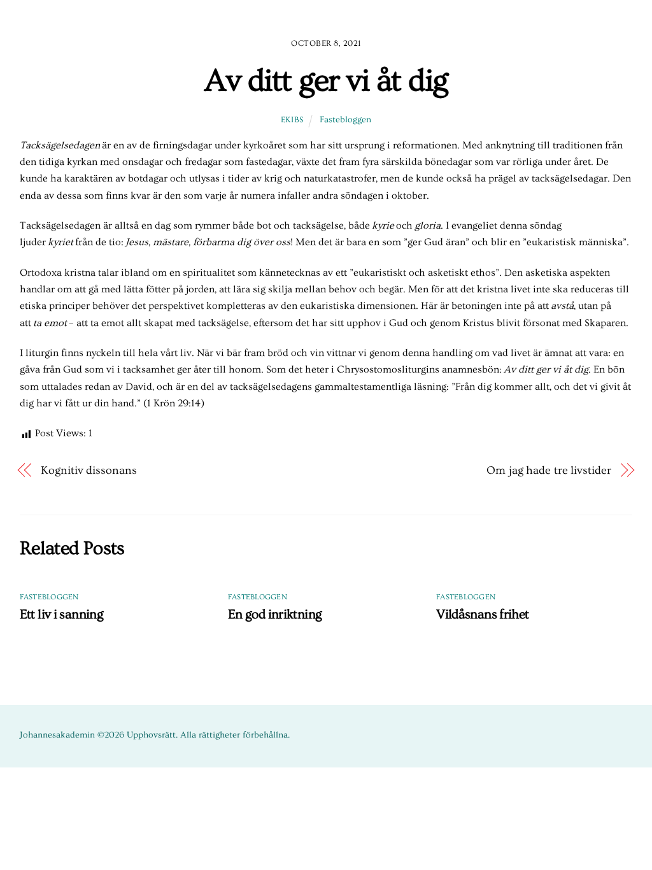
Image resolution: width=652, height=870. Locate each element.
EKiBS (292, 119)
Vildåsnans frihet (482, 614)
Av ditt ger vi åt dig (326, 81)
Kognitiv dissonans (88, 470)
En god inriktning (275, 614)
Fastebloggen (345, 120)
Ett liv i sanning (61, 614)
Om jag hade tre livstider (548, 470)
